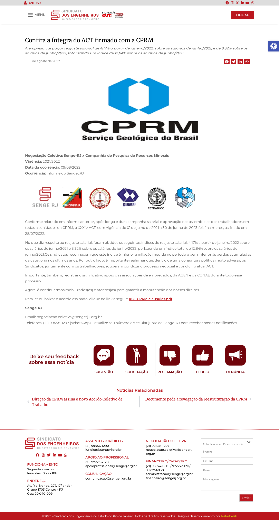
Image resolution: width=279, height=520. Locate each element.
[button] (227, 61)
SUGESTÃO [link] (104, 372)
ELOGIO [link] (202, 372)
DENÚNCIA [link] (235, 372)
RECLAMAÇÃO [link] (169, 372)
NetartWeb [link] (229, 516)
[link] (273, 46)
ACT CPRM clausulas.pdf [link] (150, 299)
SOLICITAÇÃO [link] (136, 372)
